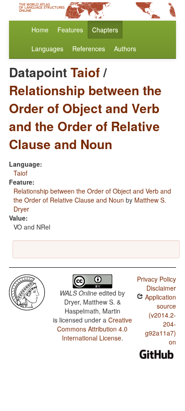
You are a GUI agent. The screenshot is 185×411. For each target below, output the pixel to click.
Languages (47, 48)
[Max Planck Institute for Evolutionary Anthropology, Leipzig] (27, 291)
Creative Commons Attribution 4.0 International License (94, 328)
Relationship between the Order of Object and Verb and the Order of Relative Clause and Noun (85, 117)
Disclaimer (161, 287)
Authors (125, 48)
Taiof (85, 72)
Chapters (105, 29)
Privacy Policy (156, 278)
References (88, 48)
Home (39, 29)
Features (70, 29)
